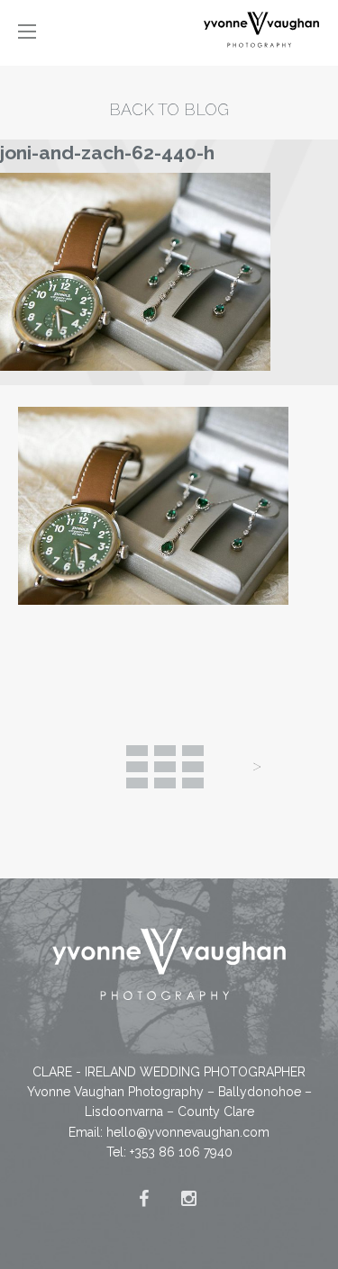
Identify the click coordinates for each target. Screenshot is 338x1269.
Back (165, 766)
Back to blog (169, 109)
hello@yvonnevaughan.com (187, 1132)
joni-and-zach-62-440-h (107, 152)
